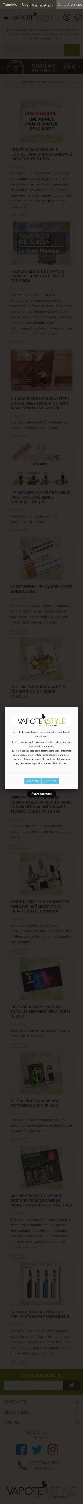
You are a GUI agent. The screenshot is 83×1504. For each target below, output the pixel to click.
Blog (25, 4)
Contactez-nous (70, 4)
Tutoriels (10, 4)
